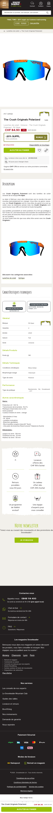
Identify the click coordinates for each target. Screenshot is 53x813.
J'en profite (34, 23)
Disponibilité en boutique (39, 145)
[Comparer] (46, 150)
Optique (21, 278)
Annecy (5, 655)
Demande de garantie (11, 719)
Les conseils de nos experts (14, 688)
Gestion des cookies (36, 787)
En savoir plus (8, 169)
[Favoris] (39, 150)
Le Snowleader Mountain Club (14, 693)
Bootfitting (7, 709)
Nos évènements (9, 714)
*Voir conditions (11, 139)
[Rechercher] (49, 11)
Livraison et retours (10, 704)
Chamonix (16, 655)
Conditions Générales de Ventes (25, 782)
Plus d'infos (7, 673)
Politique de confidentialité (16, 787)
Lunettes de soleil (13, 31)
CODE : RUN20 (20, 23)
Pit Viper (8, 114)
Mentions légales (26, 791)
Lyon (25, 655)
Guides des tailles (10, 699)
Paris (32, 655)
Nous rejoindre (8, 725)
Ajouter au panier (19, 150)
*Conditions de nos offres (25, 778)
